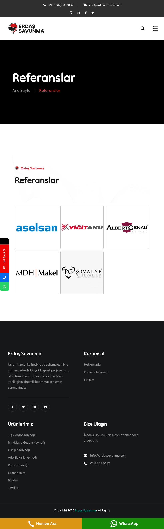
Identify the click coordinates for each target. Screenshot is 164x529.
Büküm (13, 480)
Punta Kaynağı (18, 465)
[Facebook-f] (85, 12)
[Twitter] (92, 12)
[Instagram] (78, 12)
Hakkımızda (92, 364)
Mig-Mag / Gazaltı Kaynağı (26, 442)
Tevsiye (13, 488)
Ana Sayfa (21, 90)
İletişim (89, 380)
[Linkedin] (71, 12)
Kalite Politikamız (96, 372)
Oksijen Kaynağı (19, 450)
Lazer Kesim (16, 473)
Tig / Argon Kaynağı (22, 435)
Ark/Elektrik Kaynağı (22, 457)
